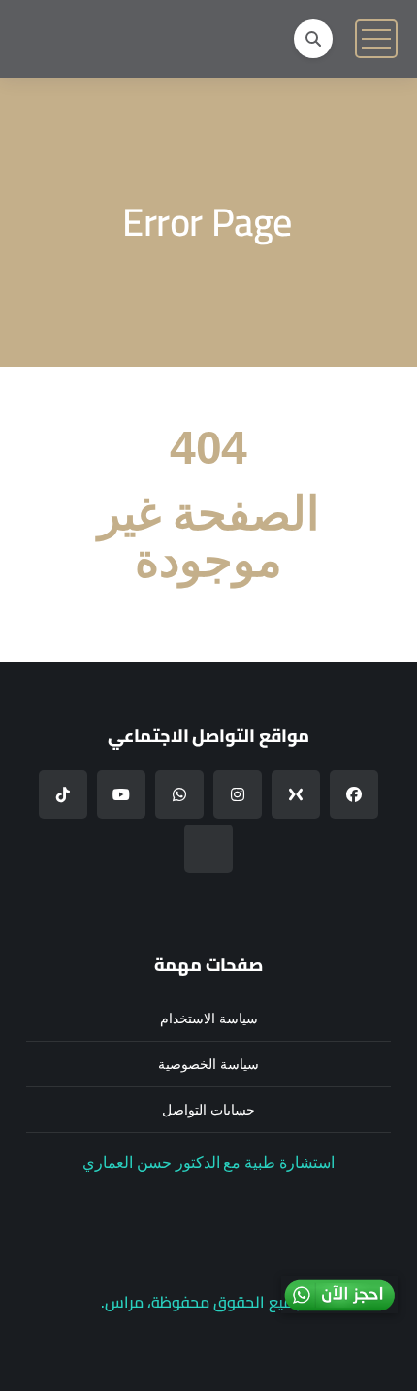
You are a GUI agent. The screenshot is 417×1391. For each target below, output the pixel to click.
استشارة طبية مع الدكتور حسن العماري (208, 1162)
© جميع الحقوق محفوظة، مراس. (208, 1301)
